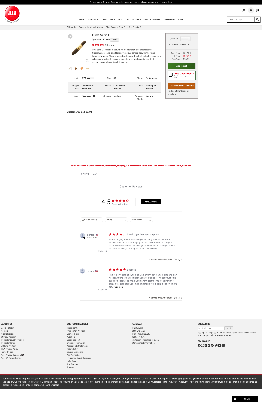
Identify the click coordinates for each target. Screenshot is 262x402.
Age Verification (74, 355)
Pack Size (173, 44)
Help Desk (71, 361)
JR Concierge (72, 328)
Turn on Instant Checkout (182, 85)
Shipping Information (76, 343)
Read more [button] (118, 287)
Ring (109, 78)
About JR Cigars (7, 328)
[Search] (257, 20)
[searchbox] (91, 219)
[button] (70, 68)
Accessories (93, 19)
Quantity (174, 38)
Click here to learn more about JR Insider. (172, 165)
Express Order (73, 334)
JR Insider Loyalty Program (12, 340)
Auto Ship (71, 337)
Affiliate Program (8, 346)
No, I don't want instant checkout (178, 92)
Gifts (112, 19)
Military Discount (8, 337)
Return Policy (72, 349)
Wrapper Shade (139, 97)
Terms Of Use (7, 352)
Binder (108, 85)
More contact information (143, 343)
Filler (141, 85)
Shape (140, 78)
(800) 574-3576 (138, 337)
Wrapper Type (75, 87)
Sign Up (228, 328)
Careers (4, 331)
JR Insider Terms (8, 343)
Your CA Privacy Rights (11, 358)
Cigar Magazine (7, 334)
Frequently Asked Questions (79, 358)
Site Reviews (72, 364)
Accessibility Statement (77, 346)
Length (76, 78)
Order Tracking (73, 340)
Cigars (82, 19)
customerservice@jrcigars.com (145, 340)
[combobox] (116, 219)
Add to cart (181, 66)
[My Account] (244, 11)
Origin (76, 96)
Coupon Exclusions (75, 352)
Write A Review (151, 202)
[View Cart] (258, 10)
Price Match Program (76, 331)
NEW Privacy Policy (9, 349)
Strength (107, 96)
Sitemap (70, 367)
